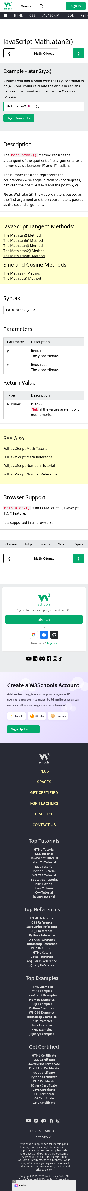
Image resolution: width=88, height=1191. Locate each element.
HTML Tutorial (44, 849)
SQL (71, 15)
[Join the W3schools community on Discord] (42, 659)
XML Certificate (44, 1102)
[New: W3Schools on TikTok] (60, 659)
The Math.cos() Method (22, 278)
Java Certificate (44, 1089)
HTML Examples (41, 986)
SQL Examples (42, 1004)
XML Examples (42, 1029)
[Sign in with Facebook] (44, 635)
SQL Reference (42, 931)
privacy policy (44, 1169)
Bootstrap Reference (42, 944)
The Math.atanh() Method (24, 256)
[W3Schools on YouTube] (29, 659)
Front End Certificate (44, 1068)
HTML (18, 15)
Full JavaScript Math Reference (27, 457)
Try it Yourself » (18, 118)
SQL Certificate (44, 1072)
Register (51, 643)
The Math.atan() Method (23, 245)
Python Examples (41, 1008)
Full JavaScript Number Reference (30, 474)
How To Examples (42, 999)
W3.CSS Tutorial (44, 875)
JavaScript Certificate (44, 1064)
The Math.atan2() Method (24, 250)
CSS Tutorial (44, 853)
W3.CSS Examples (42, 1012)
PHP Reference (42, 948)
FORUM (36, 1131)
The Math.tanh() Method (23, 240)
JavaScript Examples (42, 995)
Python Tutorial (44, 871)
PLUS (44, 771)
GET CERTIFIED (44, 792)
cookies (60, 1166)
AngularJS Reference (42, 961)
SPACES (44, 781)
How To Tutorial (44, 862)
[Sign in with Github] (54, 635)
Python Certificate (44, 1077)
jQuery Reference (41, 965)
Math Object (44, 53)
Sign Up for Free (23, 729)
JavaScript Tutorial (44, 858)
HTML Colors (42, 952)
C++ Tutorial (44, 892)
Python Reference (42, 935)
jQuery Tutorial (44, 896)
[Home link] (8, 5)
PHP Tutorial (44, 884)
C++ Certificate (44, 1094)
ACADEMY (42, 1137)
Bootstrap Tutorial (44, 879)
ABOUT (50, 1131)
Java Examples (42, 1025)
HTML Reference (42, 918)
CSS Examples (42, 991)
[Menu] (5, 15)
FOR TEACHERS (44, 803)
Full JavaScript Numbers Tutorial (29, 465)
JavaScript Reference (41, 926)
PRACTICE (44, 814)
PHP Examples (42, 1021)
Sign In (44, 619)
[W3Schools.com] (44, 760)
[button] (41, 6)
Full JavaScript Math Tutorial (25, 448)
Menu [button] (25, 6)
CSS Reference (41, 922)
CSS (32, 15)
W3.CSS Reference (42, 939)
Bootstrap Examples (42, 1016)
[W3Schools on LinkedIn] (35, 659)
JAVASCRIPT (51, 15)
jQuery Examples (42, 1034)
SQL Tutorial (44, 866)
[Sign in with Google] (34, 635)
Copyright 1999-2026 (31, 1176)
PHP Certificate (44, 1081)
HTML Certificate (44, 1055)
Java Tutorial (44, 888)
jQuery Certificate (44, 1085)
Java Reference (42, 956)
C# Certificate (44, 1098)
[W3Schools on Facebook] (48, 659)
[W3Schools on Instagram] (55, 659)
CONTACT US (44, 824)
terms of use (47, 1166)
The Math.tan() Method (22, 235)
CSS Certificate (44, 1059)
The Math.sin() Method (21, 273)
